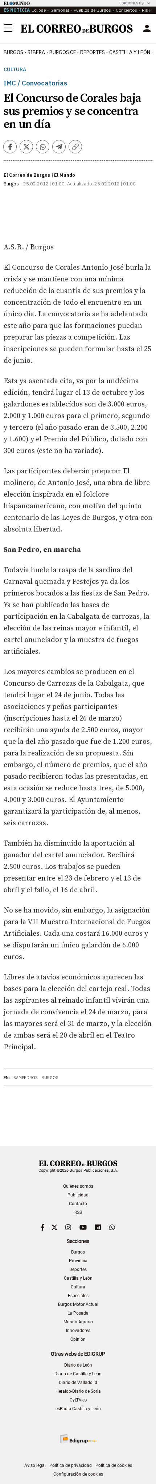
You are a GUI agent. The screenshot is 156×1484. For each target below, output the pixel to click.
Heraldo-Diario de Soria (78, 1391)
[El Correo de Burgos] (77, 28)
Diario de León (78, 1365)
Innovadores (78, 1330)
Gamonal (59, 10)
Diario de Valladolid (78, 1382)
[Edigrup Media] (78, 1438)
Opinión (78, 1339)
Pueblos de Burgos (92, 10)
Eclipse (39, 10)
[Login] (146, 28)
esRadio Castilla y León (78, 1408)
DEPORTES (92, 52)
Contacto (78, 1203)
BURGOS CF (62, 52)
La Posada (78, 1313)
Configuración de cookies (78, 1474)
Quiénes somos (78, 1186)
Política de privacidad (70, 1465)
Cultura (15, 70)
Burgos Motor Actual (78, 1304)
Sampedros (25, 1077)
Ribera (36, 52)
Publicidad (78, 1195)
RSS (78, 1212)
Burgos (13, 52)
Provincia (78, 1260)
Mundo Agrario (78, 1321)
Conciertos (126, 10)
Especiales (78, 1295)
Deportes (78, 1269)
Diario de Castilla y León (78, 1373)
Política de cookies (113, 1465)
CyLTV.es (78, 1400)
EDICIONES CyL (132, 3)
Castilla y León (129, 52)
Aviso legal (35, 1465)
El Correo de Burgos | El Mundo (39, 175)
